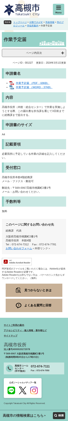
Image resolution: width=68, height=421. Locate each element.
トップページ (20, 22)
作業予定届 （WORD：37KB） (34, 87)
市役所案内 (32, 25)
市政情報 (49, 22)
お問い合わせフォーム (19, 248)
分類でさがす (36, 22)
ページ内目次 (34, 52)
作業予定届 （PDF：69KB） (32, 83)
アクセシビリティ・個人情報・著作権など (25, 330)
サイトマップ (10, 335)
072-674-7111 (40, 366)
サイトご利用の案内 (14, 325)
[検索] (59, 415)
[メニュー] (58, 9)
